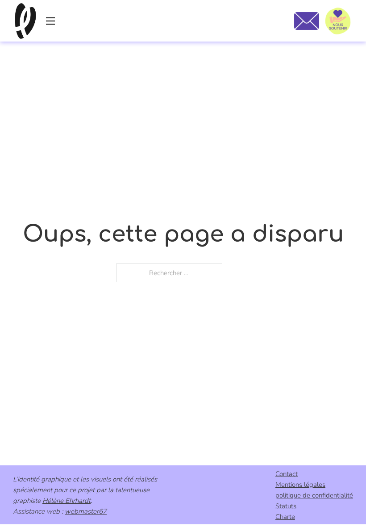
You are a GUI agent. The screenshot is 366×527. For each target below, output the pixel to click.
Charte (285, 516)
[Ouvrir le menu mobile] (50, 21)
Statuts (285, 506)
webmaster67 (86, 511)
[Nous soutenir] (337, 21)
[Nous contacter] (306, 21)
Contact (286, 473)
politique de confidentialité (314, 495)
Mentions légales (300, 484)
